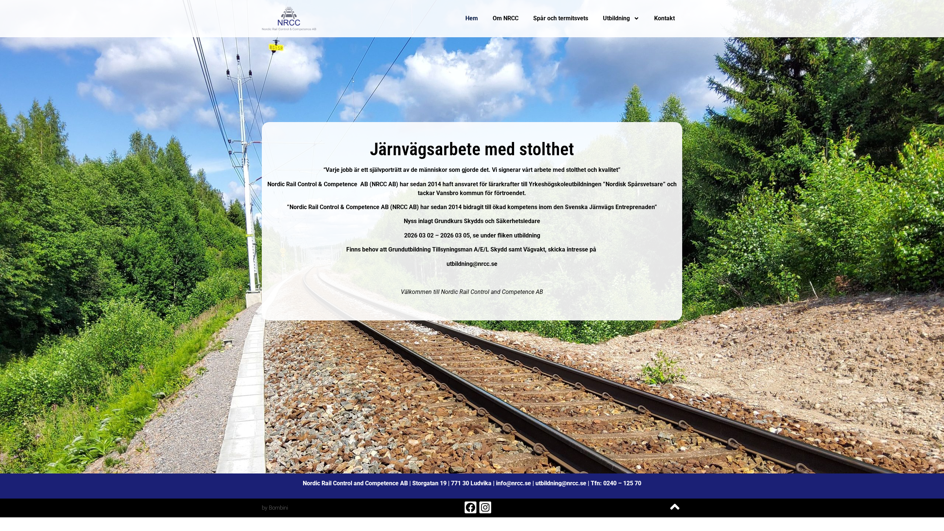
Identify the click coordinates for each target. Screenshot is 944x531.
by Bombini (275, 507)
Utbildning (616, 18)
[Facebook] (470, 507)
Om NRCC (505, 18)
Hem (471, 18)
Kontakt (664, 18)
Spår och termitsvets (560, 18)
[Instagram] (485, 507)
